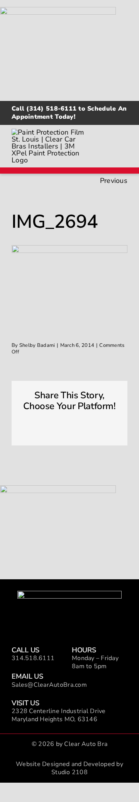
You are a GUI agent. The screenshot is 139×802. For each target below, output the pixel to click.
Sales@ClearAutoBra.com (49, 685)
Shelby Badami (37, 345)
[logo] (69, 594)
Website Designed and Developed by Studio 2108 (69, 768)
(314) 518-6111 (51, 108)
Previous (113, 180)
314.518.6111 (33, 658)
